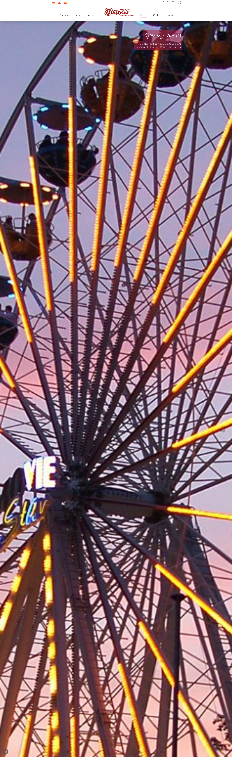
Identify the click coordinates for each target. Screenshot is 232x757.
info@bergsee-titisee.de (172, 1)
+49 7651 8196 (176, 3)
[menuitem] (54, 3)
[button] (5, 751)
